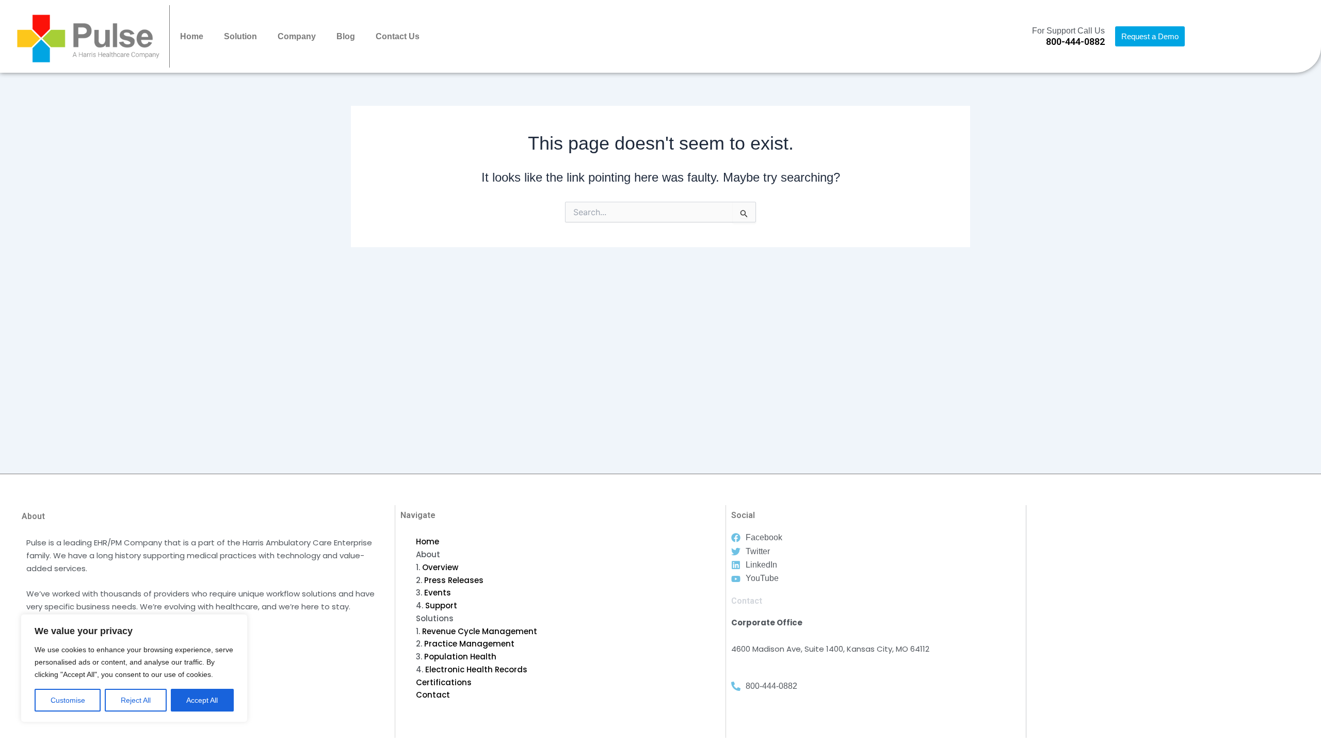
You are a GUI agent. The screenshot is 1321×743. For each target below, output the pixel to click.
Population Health (460, 656)
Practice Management (469, 643)
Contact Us (398, 36)
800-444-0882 (1075, 41)
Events (437, 592)
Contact (433, 694)
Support (441, 605)
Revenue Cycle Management (479, 631)
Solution (240, 36)
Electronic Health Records (476, 669)
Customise (68, 700)
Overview (440, 567)
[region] (134, 668)
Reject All (136, 700)
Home (191, 36)
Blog (345, 36)
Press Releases (454, 580)
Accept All (202, 700)
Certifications (444, 682)
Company (297, 36)
